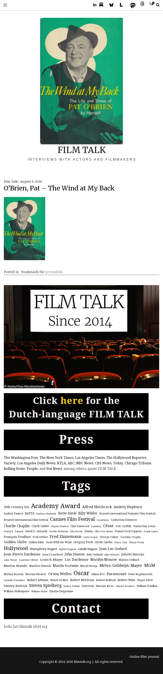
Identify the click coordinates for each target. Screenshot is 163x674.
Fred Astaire (40, 537)
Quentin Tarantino (14, 580)
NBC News (84, 463)
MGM (149, 565)
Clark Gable (40, 526)
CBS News (103, 463)
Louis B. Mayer (51, 560)
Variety (9, 463)
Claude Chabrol (60, 526)
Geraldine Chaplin (130, 537)
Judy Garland (95, 554)
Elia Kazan (76, 531)
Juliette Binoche (132, 554)
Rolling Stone (14, 469)
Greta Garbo (103, 542)
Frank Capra (150, 531)
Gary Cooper (90, 537)
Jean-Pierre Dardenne (22, 554)
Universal (88, 586)
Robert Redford (106, 580)
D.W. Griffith (123, 526)
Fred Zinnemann (66, 536)
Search (156, 5)
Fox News (54, 469)
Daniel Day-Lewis (144, 526)
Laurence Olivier (28, 559)
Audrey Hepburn (128, 507)
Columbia (96, 526)
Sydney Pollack (71, 586)
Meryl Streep (88, 565)
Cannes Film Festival (72, 519)
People (32, 469)
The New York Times (56, 458)
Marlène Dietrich (40, 566)
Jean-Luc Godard (113, 549)
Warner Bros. (105, 586)
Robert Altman (37, 580)
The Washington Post (21, 458)
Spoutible (150, 5)
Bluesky (113, 5)
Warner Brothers (125, 586)
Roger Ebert (145, 580)
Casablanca (103, 520)
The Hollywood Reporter (126, 458)
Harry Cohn (120, 542)
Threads (141, 5)
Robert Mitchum (82, 580)
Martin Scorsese (65, 566)
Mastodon (132, 5)
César (108, 526)
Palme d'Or (98, 574)
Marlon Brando (15, 566)
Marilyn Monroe (103, 560)
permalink (54, 272)
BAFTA (29, 513)
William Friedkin (147, 586)
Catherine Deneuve (124, 519)
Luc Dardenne (77, 560)
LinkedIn (93, 5)
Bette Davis (67, 513)
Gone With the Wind (59, 542)
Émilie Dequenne (61, 591)
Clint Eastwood (79, 526)
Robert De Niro (59, 580)
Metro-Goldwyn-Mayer (120, 565)
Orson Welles (60, 574)
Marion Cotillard (129, 559)
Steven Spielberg (45, 585)
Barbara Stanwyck (46, 513)
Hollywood (16, 548)
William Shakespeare (16, 591)
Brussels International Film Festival (26, 519)
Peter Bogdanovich (140, 574)
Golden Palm (36, 542)
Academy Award (55, 506)
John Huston (75, 554)
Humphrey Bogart (43, 549)
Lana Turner (10, 560)
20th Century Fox (16, 507)
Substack (102, 5)
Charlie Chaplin (17, 526)
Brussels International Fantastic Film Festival (127, 513)
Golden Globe (15, 542)
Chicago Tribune (138, 463)
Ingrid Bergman (67, 549)
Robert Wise (126, 580)
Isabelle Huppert (87, 549)
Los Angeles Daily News (36, 463)
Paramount (116, 574)
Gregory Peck (83, 542)
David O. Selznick (36, 531)
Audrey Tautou (13, 513)
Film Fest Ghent (104, 531)
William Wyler (39, 591)
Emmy (88, 531)
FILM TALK (82, 150)
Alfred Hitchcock (97, 507)
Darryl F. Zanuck (13, 531)
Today (118, 463)
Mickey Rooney (14, 574)
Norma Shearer (35, 574)
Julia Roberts (111, 554)
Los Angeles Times (90, 458)
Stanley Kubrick (15, 586)
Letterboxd (122, 5)
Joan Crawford (52, 554)
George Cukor (109, 537)
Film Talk (11, 181)
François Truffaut (17, 537)
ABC (71, 463)
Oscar (81, 573)
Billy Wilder (87, 513)
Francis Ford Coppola (128, 531)
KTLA (61, 463)
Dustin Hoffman (58, 531)
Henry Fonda (136, 542)
